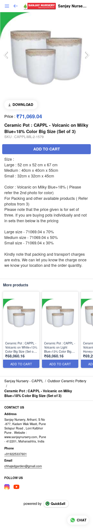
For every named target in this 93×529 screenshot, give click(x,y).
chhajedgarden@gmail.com (23, 466)
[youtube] (16, 486)
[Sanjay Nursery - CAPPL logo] (40, 6)
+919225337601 (15, 454)
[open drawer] (7, 6)
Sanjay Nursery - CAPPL (72, 6)
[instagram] (6, 486)
